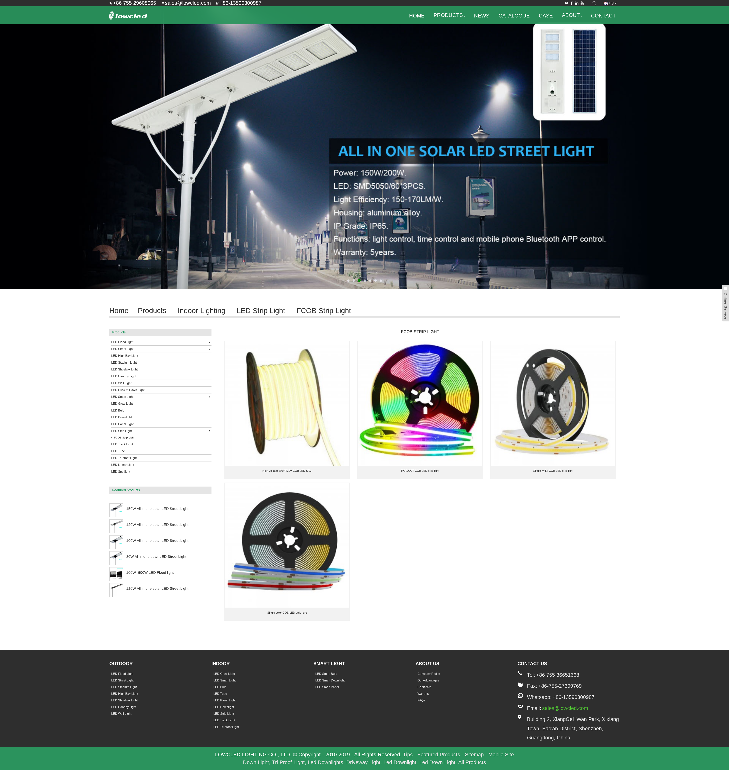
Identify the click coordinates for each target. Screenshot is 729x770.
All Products (472, 762)
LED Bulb (117, 410)
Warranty (423, 693)
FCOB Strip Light (324, 310)
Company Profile (428, 673)
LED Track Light (122, 444)
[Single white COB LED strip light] (553, 403)
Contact (603, 16)
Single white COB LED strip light (553, 470)
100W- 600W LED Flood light (150, 573)
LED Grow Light (122, 403)
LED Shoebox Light (124, 369)
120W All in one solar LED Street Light (157, 525)
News (481, 16)
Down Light (256, 762)
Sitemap (474, 754)
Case (546, 16)
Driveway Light (363, 762)
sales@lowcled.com (188, 3)
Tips (408, 754)
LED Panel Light (122, 424)
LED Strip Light (261, 310)
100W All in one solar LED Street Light (157, 541)
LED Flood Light (122, 342)
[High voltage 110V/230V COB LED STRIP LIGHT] (287, 403)
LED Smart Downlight (330, 680)
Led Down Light (437, 762)
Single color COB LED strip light (287, 612)
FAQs (421, 700)
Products (448, 15)
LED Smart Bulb (326, 673)
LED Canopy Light (123, 376)
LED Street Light (122, 349)
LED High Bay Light (124, 355)
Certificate (424, 687)
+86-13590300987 (240, 3)
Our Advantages (428, 680)
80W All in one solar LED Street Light (156, 557)
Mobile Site (501, 754)
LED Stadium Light (124, 362)
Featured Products (438, 754)
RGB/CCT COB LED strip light (420, 470)
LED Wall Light (121, 383)
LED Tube (118, 451)
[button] (16, 144)
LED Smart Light (122, 396)
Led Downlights (325, 762)
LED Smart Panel (327, 687)
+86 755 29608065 (134, 3)
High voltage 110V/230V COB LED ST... (287, 470)
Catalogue (514, 16)
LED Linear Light (122, 464)
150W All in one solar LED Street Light (157, 509)
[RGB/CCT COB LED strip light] (420, 403)
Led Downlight (399, 762)
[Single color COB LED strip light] (287, 545)
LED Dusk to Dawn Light (127, 390)
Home (416, 16)
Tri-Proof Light (288, 762)
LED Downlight (121, 417)
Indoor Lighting (201, 310)
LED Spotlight (120, 471)
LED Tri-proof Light (124, 458)
